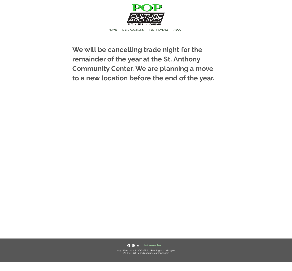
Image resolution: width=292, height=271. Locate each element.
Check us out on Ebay (152, 245)
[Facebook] (128, 245)
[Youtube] (138, 245)
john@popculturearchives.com (153, 253)
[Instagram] (133, 245)
